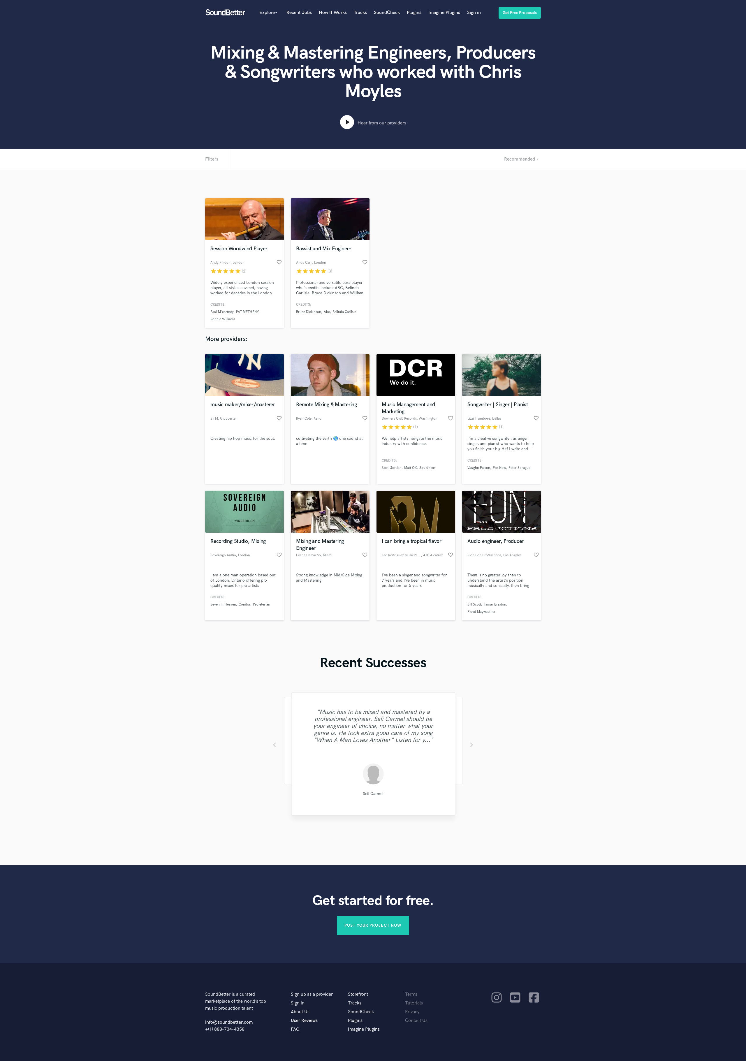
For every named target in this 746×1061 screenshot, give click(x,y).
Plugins (414, 12)
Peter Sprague (519, 468)
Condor (244, 604)
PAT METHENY (247, 312)
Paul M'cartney (221, 312)
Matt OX (410, 468)
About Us (300, 1012)
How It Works (333, 12)
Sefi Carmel (373, 793)
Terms (411, 994)
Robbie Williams (222, 319)
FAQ (295, 1029)
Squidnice (427, 468)
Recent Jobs (299, 12)
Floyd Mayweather (481, 612)
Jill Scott (474, 604)
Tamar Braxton (495, 604)
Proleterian (261, 604)
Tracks (360, 12)
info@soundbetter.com (229, 1022)
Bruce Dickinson (308, 312)
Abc (327, 312)
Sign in (474, 12)
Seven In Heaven (223, 604)
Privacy (412, 1012)
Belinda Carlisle (344, 312)
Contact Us (416, 1020)
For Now (499, 468)
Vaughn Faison (478, 468)
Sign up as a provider (312, 994)
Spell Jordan (392, 468)
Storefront (358, 994)
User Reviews (304, 1020)
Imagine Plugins (444, 12)
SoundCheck (387, 12)
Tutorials (414, 1003)
